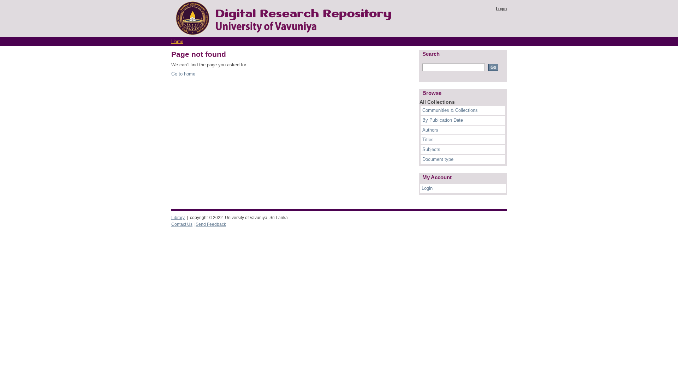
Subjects (431, 149)
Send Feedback (211, 224)
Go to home (183, 74)
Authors (430, 130)
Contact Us (181, 224)
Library (178, 217)
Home (177, 41)
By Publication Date (442, 120)
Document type (437, 159)
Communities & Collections (450, 110)
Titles (428, 139)
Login (501, 8)
